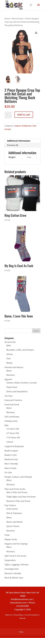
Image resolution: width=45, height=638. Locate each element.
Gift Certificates (11, 416)
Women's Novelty (12, 573)
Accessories (10, 342)
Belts (8, 345)
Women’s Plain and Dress (18, 501)
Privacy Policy (18, 615)
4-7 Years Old (12, 433)
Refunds (23, 618)
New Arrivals (17, 18)
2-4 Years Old (12, 428)
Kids (6, 425)
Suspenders (10, 560)
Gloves (9, 354)
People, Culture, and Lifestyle (18, 476)
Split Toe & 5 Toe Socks (15, 556)
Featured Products (13, 400)
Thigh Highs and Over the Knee (21, 496)
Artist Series (12, 508)
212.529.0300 (22, 606)
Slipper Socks (10, 539)
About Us (8, 615)
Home (7, 18)
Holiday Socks (11, 421)
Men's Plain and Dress (16, 492)
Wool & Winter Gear (13, 577)
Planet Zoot (11, 387)
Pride (7, 535)
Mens (9, 370)
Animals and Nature (13, 367)
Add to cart (23, 114)
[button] (36, 33)
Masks (9, 362)
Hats (8, 358)
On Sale (8, 472)
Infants (9, 442)
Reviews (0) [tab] (12, 145)
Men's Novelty (11, 463)
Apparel (8, 379)
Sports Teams (12, 526)
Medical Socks (11, 459)
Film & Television (14, 513)
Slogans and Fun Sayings (16, 543)
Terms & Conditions (31, 615)
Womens (10, 375)
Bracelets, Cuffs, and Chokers (20, 349)
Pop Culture (10, 505)
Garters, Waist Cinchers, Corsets (21, 382)
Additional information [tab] (18, 140)
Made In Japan (11, 450)
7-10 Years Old (13, 437)
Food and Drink (11, 404)
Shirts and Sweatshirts (17, 391)
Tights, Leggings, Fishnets (16, 564)
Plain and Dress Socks (14, 489)
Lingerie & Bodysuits (23, 126)
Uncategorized (11, 569)
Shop (21, 632)
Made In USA (10, 455)
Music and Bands (14, 522)
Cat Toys (8, 395)
